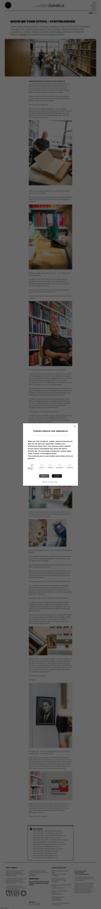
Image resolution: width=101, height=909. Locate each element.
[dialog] (50, 454)
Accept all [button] (57, 476)
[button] (50, 482)
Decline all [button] (44, 476)
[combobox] (75, 426)
